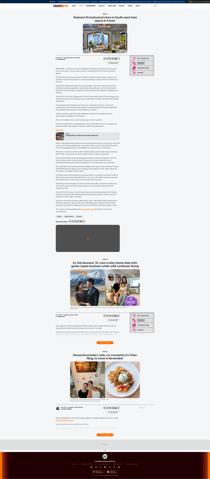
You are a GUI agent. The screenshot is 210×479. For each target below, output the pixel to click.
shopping (79, 216)
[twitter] (107, 58)
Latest (74, 6)
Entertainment (91, 6)
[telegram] (110, 58)
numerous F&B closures (65, 420)
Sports (130, 6)
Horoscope (112, 6)
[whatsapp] (112, 58)
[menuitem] (74, 6)
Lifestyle (102, 6)
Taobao (59, 216)
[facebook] (104, 58)
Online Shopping (69, 216)
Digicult (122, 6)
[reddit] (115, 58)
